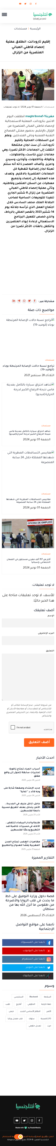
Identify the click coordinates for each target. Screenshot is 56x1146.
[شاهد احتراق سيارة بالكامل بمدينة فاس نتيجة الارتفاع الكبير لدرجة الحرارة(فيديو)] (28, 401)
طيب (8, 1004)
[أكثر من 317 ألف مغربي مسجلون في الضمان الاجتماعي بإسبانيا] (28, 533)
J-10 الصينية (46, 1019)
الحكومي (31, 1004)
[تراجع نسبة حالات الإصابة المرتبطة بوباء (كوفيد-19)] (28, 337)
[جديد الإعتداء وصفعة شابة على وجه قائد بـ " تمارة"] (48, 792)
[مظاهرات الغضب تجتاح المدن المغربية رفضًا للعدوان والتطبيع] (48, 845)
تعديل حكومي (35, 1026)
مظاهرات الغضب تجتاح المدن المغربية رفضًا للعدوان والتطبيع (21, 844)
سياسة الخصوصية (26, 1137)
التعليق (50, 651)
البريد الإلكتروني (46, 633)
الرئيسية (35, 28)
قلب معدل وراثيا (15, 1019)
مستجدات (20, 28)
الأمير (49, 1011)
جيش (11, 1011)
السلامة (47, 997)
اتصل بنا (50, 1137)
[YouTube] (20, 4)
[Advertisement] (28, 262)
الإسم (51, 616)
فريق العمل (41, 1137)
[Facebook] (36, 4)
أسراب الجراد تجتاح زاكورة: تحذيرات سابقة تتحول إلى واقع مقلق (22, 773)
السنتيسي (18, 997)
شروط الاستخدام (10, 1137)
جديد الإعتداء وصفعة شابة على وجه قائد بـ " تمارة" (22, 790)
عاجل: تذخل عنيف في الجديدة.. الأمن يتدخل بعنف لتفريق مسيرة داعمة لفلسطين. (21, 807)
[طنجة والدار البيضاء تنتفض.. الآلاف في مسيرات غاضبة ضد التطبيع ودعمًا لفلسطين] (48, 826)
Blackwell (34, 997)
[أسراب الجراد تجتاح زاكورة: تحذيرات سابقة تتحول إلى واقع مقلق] (48, 773)
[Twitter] (25, 4)
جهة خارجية (46, 1004)
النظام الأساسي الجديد (30, 1011)
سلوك (31, 1019)
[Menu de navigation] (4, 14)
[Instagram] (30, 4)
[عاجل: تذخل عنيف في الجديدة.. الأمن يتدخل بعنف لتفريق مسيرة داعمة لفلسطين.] (48, 807)
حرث (49, 1026)
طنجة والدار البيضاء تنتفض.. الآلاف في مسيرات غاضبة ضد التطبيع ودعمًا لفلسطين (22, 826)
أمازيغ (18, 1004)
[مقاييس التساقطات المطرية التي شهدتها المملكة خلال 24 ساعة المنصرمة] (28, 469)
